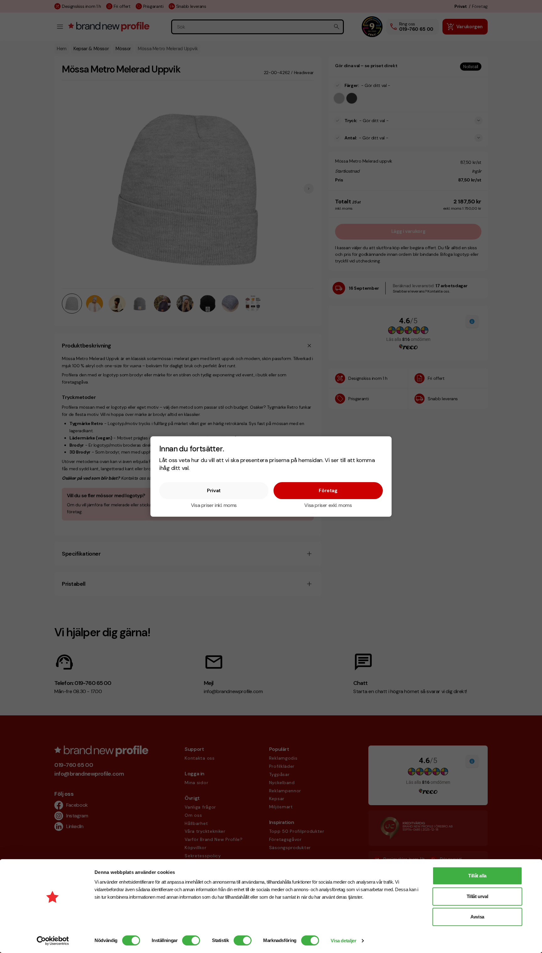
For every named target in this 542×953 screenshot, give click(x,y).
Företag (328, 490)
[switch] (191, 940)
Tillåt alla (477, 875)
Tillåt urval (477, 896)
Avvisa (477, 916)
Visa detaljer (343, 940)
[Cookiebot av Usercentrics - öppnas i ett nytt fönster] (52, 940)
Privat (214, 490)
